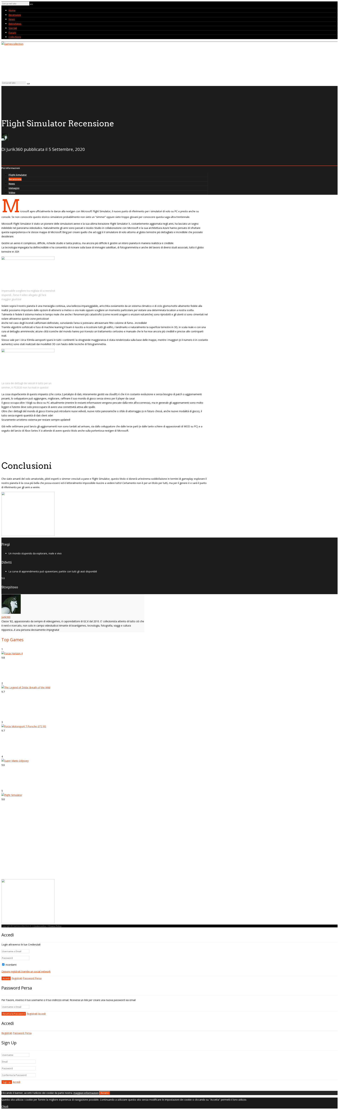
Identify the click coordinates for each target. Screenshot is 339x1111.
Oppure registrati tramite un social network (25, 971)
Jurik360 (5, 617)
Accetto (105, 1093)
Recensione (15, 179)
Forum (12, 32)
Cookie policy (40, 926)
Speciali (12, 28)
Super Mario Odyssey (17, 783)
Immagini (14, 188)
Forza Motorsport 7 (16, 749)
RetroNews (14, 23)
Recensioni (14, 14)
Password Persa (32, 978)
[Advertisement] (31, 853)
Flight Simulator (18, 174)
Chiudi (4, 1106)
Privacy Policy (54, 926)
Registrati (16, 978)
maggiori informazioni (86, 1093)
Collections (14, 37)
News (11, 19)
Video (12, 192)
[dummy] (27, 535)
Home (12, 10)
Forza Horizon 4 (13, 676)
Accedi (42, 1013)
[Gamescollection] (12, 43)
